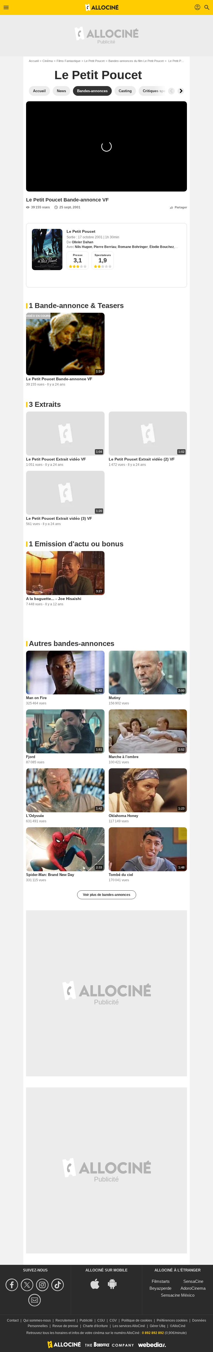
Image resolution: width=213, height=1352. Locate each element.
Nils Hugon (83, 247)
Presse (78, 255)
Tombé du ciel (121, 875)
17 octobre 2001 (90, 237)
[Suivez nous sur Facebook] (13, 1285)
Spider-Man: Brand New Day (50, 875)
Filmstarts (161, 1281)
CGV (113, 1320)
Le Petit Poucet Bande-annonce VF (59, 379)
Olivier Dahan (82, 242)
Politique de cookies (136, 1320)
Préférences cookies (172, 1320)
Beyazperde (160, 1288)
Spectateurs (103, 255)
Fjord (30, 757)
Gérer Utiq (157, 1326)
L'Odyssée (35, 816)
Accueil (34, 61)
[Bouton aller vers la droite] (181, 91)
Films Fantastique (68, 61)
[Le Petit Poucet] (47, 249)
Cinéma (47, 61)
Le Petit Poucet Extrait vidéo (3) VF (59, 518)
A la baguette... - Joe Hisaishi (53, 598)
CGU (101, 1320)
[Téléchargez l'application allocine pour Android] (115, 1283)
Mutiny (114, 698)
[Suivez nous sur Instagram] (43, 1285)
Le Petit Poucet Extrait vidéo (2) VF (142, 459)
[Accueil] (101, 7)
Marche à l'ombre (123, 757)
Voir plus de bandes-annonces (106, 895)
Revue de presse (65, 1326)
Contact (13, 1320)
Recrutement (65, 1320)
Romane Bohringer (133, 247)
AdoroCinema (193, 1288)
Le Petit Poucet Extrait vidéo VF (56, 459)
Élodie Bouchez (161, 247)
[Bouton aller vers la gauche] (171, 91)
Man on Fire (36, 698)
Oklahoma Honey (123, 816)
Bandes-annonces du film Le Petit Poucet (136, 61)
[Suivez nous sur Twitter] (28, 1285)
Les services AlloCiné (129, 1326)
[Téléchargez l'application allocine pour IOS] (98, 1283)
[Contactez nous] (35, 1300)
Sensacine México (177, 1295)
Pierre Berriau (105, 247)
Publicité (86, 1320)
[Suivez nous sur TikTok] (58, 1285)
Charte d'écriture (95, 1326)
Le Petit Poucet (94, 61)
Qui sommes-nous (37, 1320)
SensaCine (193, 1281)
